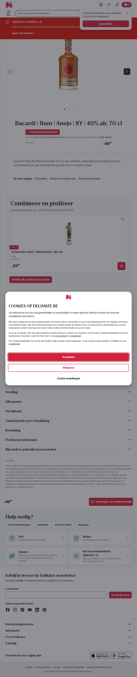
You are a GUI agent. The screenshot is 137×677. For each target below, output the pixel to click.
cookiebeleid (75, 336)
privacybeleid (61, 336)
